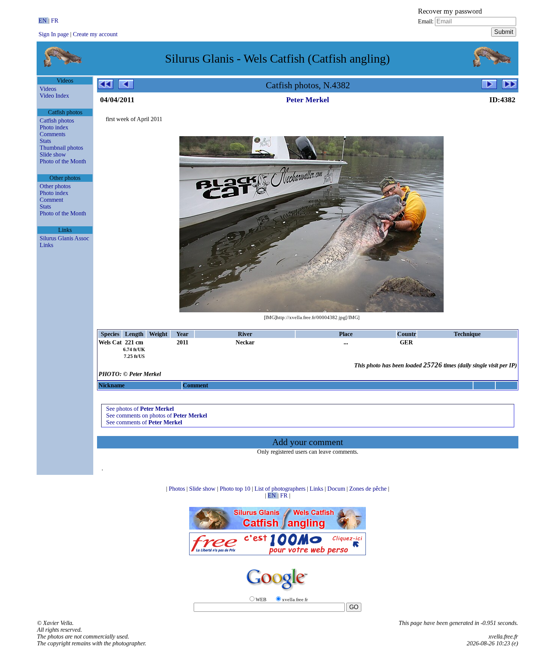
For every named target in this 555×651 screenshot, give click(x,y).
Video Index (54, 95)
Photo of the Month (63, 161)
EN (43, 20)
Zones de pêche (368, 488)
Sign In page (54, 34)
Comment (51, 200)
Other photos (55, 186)
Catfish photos (57, 120)
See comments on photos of (156, 415)
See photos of (140, 408)
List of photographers (280, 488)
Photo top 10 (236, 488)
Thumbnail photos (61, 147)
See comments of (144, 422)
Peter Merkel (307, 99)
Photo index (54, 127)
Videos (48, 89)
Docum (337, 488)
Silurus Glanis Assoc (64, 238)
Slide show (53, 154)
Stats (45, 141)
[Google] (277, 591)
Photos (178, 488)
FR (55, 20)
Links (46, 245)
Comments (52, 134)
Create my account (95, 34)
